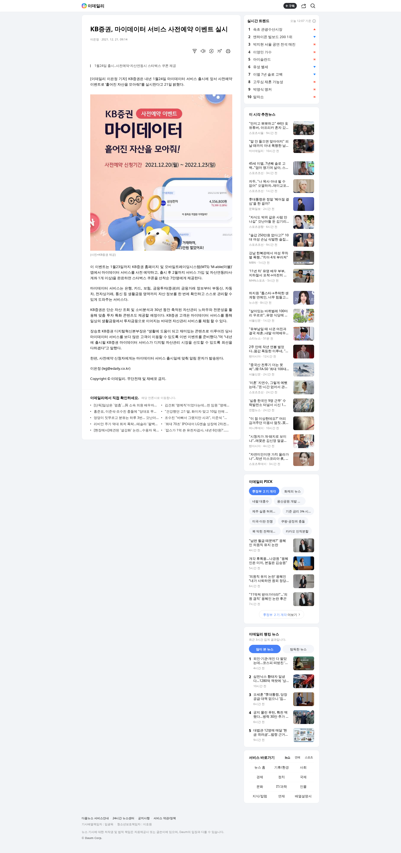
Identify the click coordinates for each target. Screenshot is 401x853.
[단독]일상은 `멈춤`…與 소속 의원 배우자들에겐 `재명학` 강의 (126, 405)
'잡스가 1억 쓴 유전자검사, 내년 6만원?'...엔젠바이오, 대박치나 (197, 430)
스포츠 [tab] (309, 757)
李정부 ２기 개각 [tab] (264, 491)
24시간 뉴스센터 (123, 818)
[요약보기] (194, 51)
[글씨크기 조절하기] (220, 51)
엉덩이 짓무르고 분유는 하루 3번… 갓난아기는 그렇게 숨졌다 (126, 417)
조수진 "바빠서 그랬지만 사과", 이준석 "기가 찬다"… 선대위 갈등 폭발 (197, 417)
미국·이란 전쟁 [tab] (262, 521)
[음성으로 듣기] (203, 51)
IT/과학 (281, 786)
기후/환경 (281, 767)
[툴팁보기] (314, 21)
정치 (281, 777)
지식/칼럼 (260, 796)
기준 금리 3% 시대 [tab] (298, 511)
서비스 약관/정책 (165, 818)
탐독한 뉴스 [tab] (298, 649)
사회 (303, 767)
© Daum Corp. (92, 838)
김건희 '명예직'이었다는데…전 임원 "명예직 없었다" (197, 405)
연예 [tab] (297, 757)
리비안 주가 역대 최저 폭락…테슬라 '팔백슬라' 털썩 (126, 424)
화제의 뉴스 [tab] (292, 491)
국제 (303, 777)
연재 (281, 796)
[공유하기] (303, 6)
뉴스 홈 (259, 767)
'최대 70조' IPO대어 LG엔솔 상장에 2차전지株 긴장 (197, 424)
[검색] (314, 6)
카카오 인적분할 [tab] (297, 531)
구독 (292, 6)
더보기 (280, 615)
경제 (259, 777)
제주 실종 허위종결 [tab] (265, 511)
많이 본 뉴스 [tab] (264, 649)
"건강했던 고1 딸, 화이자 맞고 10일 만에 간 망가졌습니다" (197, 411)
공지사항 (144, 818)
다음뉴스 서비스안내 (95, 818)
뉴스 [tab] (287, 757)
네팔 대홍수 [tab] (260, 501)
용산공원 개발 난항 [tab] (290, 501)
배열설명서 (303, 796)
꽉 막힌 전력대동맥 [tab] (265, 531)
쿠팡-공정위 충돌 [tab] (293, 521)
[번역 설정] (211, 51)
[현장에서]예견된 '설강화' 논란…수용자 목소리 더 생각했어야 (126, 430)
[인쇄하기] (228, 51)
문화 (259, 786)
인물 (303, 786)
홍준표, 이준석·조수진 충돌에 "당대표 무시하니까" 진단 (126, 411)
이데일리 (96, 6)
